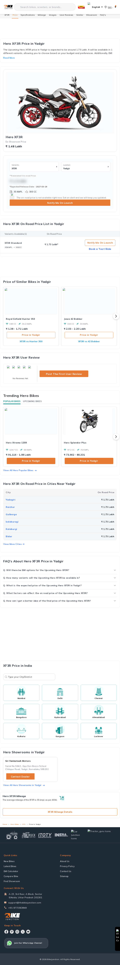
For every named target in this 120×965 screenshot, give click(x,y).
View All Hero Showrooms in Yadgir (22, 785)
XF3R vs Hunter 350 (31, 341)
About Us (64, 861)
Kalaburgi (11, 529)
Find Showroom (12, 881)
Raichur (10, 507)
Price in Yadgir (31, 334)
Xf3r (24, 824)
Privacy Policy (67, 866)
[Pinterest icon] (12, 932)
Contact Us (65, 871)
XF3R (7, 15)
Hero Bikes (14, 824)
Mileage (42, 15)
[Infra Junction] (61, 835)
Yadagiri (10, 499)
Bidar (9, 536)
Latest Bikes (10, 866)
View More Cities (12, 544)
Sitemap (64, 876)
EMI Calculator (11, 871)
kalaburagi (12, 521)
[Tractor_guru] (101, 835)
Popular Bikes (11, 401)
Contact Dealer (20, 776)
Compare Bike (11, 876)
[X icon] (23, 932)
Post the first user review (64, 373)
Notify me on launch (100, 242)
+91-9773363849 (17, 907)
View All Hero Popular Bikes (18, 470)
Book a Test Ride (100, 248)
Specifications (28, 15)
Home (4, 824)
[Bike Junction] (8, 7)
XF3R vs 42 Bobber (89, 341)
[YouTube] (28, 932)
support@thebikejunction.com (24, 902)
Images (53, 15)
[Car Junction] (78, 835)
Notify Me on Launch (60, 202)
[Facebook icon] (6, 932)
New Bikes (9, 861)
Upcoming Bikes (32, 401)
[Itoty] (45, 835)
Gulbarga (11, 514)
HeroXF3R (14, 137)
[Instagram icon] (17, 932)
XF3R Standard (13, 243)
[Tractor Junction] (12, 835)
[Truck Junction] (28, 835)
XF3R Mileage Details (60, 811)
